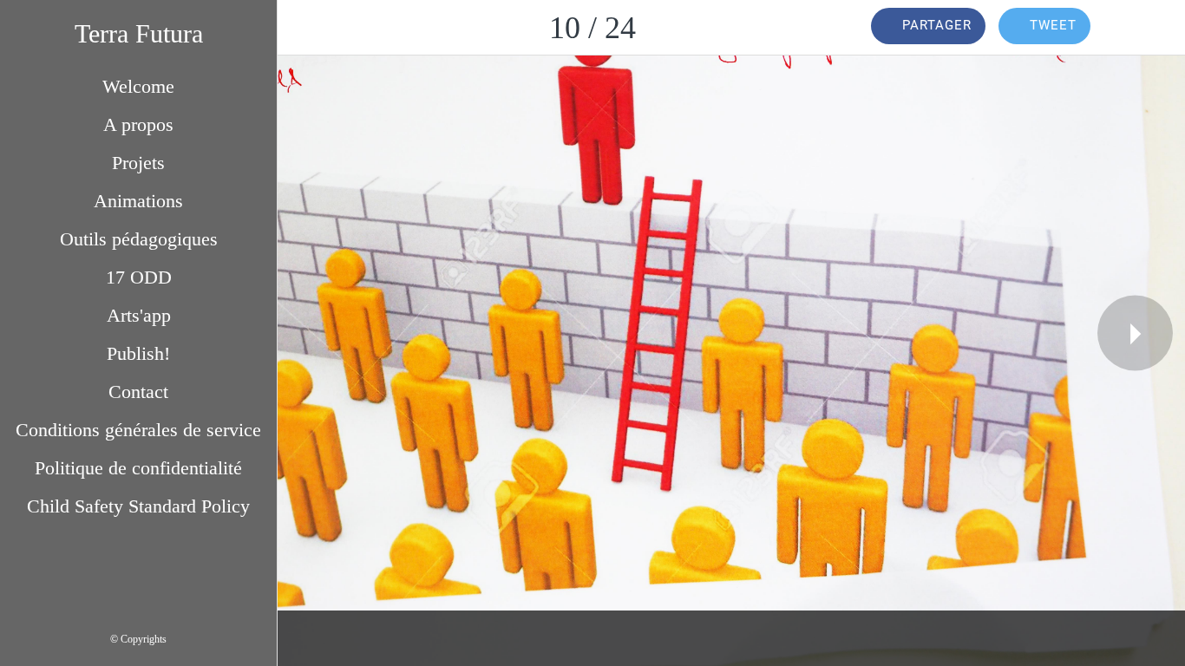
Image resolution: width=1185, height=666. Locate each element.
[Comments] (1140, 28)
